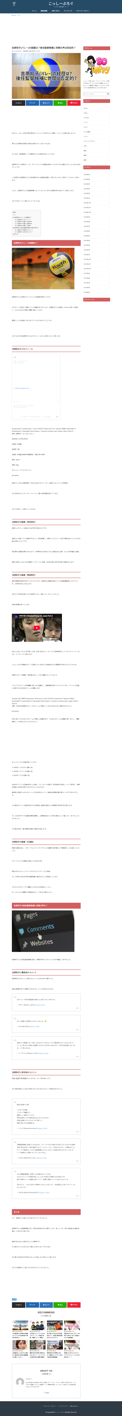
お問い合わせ (56, 11)
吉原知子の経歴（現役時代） (25, 223)
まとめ (16, 234)
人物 (15, 1299)
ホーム (34, 11)
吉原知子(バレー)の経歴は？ (23, 217)
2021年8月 (87, 278)
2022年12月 (87, 203)
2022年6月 (87, 231)
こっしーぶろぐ (61, 4)
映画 (85, 155)
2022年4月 (87, 240)
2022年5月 (87, 236)
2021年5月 (87, 292)
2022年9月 (87, 217)
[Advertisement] (61, 31)
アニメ (86, 122)
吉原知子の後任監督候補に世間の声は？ (26, 228)
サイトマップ (68, 11)
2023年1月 (87, 198)
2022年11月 (87, 207)
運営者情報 (44, 11)
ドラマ (86, 136)
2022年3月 (87, 245)
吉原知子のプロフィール (23, 219)
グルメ (86, 127)
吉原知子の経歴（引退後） (24, 225)
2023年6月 (87, 179)
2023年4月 (87, 184)
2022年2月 (87, 250)
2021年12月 (87, 259)
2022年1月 (87, 254)
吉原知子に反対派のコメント (25, 232)
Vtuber (86, 113)
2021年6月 (87, 287)
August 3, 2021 (35, 1026)
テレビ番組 (87, 132)
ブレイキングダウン (89, 141)
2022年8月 (87, 221)
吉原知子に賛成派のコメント (25, 230)
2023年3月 (87, 188)
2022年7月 (87, 226)
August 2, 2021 (40, 1005)
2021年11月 (87, 264)
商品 (85, 150)
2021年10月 (87, 268)
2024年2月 (87, 174)
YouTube (86, 117)
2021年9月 (87, 273)
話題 (85, 160)
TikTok (85, 108)
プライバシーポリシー (83, 11)
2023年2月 (87, 193)
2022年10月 (87, 212)
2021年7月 (87, 283)
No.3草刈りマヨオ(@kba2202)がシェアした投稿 (35, 416)
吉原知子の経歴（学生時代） (25, 221)
